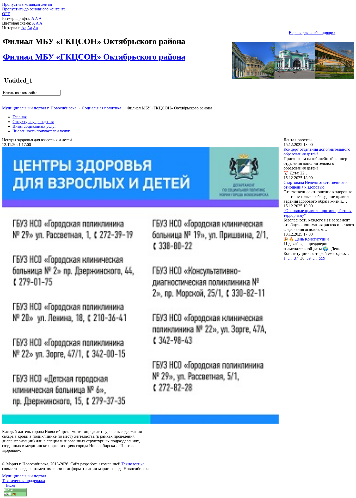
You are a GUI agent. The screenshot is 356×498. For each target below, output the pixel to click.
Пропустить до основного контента (33, 9)
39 (308, 258)
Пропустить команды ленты (27, 4)
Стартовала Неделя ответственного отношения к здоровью (315, 184)
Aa (23, 28)
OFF (6, 13)
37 (296, 258)
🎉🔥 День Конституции (306, 239)
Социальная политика (101, 108)
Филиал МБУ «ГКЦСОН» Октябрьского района (94, 54)
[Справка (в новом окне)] (4, 102)
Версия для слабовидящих (312, 32)
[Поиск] (3, 97)
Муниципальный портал (24, 476)
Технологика (132, 464)
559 (322, 258)
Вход (10, 485)
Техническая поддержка (23, 480)
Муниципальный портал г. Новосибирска (39, 108)
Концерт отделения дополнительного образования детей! (317, 151)
